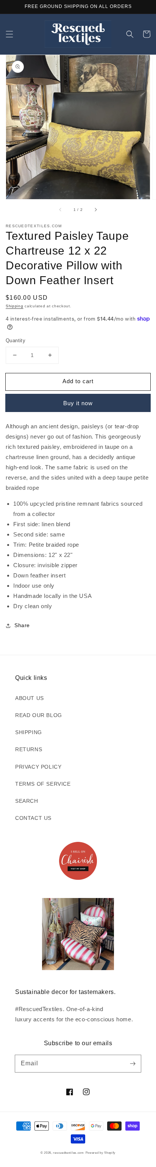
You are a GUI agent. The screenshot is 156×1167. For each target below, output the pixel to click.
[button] (9, 34)
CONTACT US (33, 818)
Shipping (14, 306)
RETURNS (28, 749)
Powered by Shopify (101, 1152)
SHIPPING (28, 732)
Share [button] (22, 625)
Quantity (15, 340)
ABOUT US (29, 698)
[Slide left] (60, 209)
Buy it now (78, 403)
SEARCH (26, 801)
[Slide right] (95, 209)
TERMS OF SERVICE (43, 784)
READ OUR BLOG (38, 715)
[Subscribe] (132, 1063)
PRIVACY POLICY (38, 767)
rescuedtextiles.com (68, 1152)
